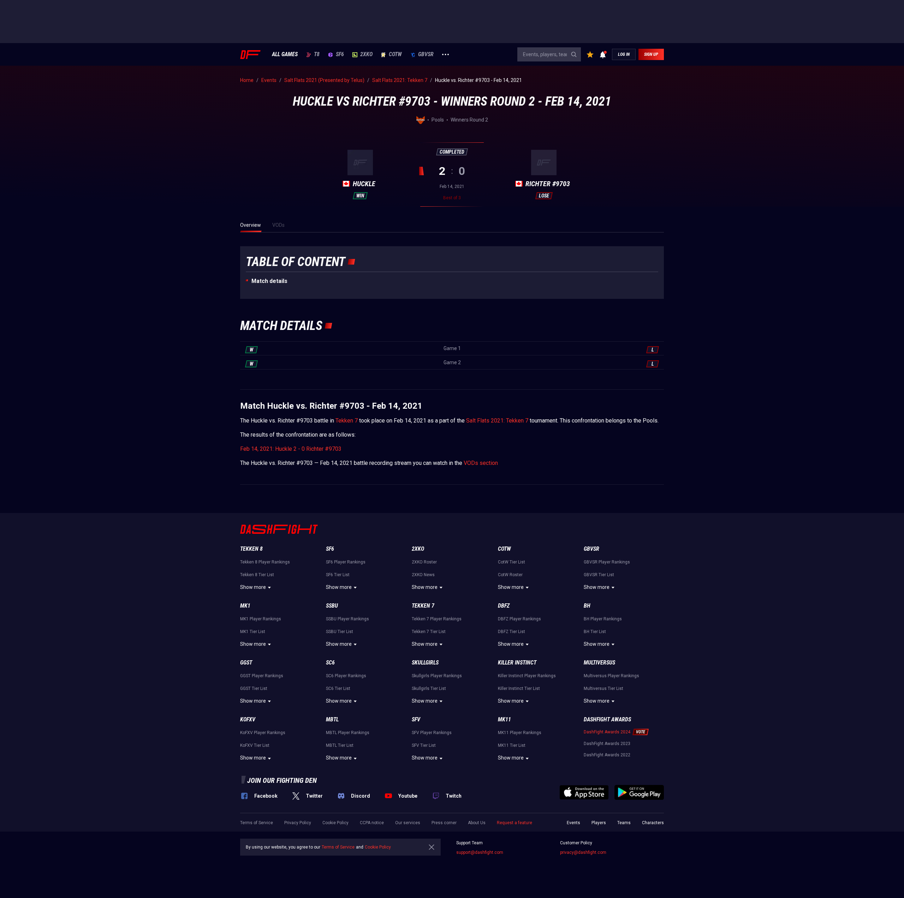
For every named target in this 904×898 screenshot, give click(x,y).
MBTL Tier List (339, 745)
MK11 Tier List (511, 745)
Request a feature (514, 822)
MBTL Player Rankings (347, 732)
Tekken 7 (346, 420)
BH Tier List (595, 631)
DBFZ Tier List (511, 631)
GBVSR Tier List (599, 574)
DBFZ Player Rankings (519, 618)
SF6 (340, 54)
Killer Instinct (517, 662)
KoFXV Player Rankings (262, 732)
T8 (317, 54)
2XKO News (423, 574)
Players (598, 822)
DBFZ (504, 605)
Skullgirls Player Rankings (437, 675)
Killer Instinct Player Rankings (527, 675)
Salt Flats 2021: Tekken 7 (497, 420)
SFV (416, 719)
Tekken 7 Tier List (429, 631)
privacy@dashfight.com (583, 852)
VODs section (481, 463)
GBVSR (426, 54)
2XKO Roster (424, 562)
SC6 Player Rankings (346, 675)
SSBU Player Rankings (347, 618)
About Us (477, 822)
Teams (624, 822)
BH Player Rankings (603, 618)
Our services (407, 822)
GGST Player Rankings (261, 675)
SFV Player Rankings (432, 732)
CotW (395, 54)
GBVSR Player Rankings (607, 562)
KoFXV (247, 719)
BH (587, 605)
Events (573, 822)
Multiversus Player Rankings (611, 675)
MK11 (504, 719)
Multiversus (599, 662)
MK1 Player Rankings (260, 618)
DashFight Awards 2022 (607, 754)
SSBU (332, 605)
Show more (253, 587)
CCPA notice (372, 822)
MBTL (332, 719)
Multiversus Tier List (603, 688)
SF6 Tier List (338, 574)
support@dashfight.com (479, 852)
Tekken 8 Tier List (257, 574)
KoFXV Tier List (254, 745)
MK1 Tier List (252, 631)
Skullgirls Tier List (429, 688)
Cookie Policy (335, 822)
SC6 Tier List (338, 688)
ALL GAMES (285, 54)
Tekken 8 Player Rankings (265, 562)
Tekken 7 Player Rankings (437, 618)
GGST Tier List (253, 688)
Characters (653, 822)
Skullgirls (425, 662)
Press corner (444, 822)
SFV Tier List (424, 745)
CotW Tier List (511, 562)
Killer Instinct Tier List (519, 688)
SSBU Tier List (339, 631)
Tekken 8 (251, 548)
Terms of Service (256, 822)
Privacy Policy (297, 822)
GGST (246, 662)
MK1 (245, 605)
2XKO (366, 54)
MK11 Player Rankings (519, 732)
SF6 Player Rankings (345, 562)
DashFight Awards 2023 (607, 743)
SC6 (330, 662)
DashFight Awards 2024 (607, 731)
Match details (269, 281)
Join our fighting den (282, 780)
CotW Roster (510, 574)
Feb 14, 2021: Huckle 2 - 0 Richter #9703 (290, 448)
